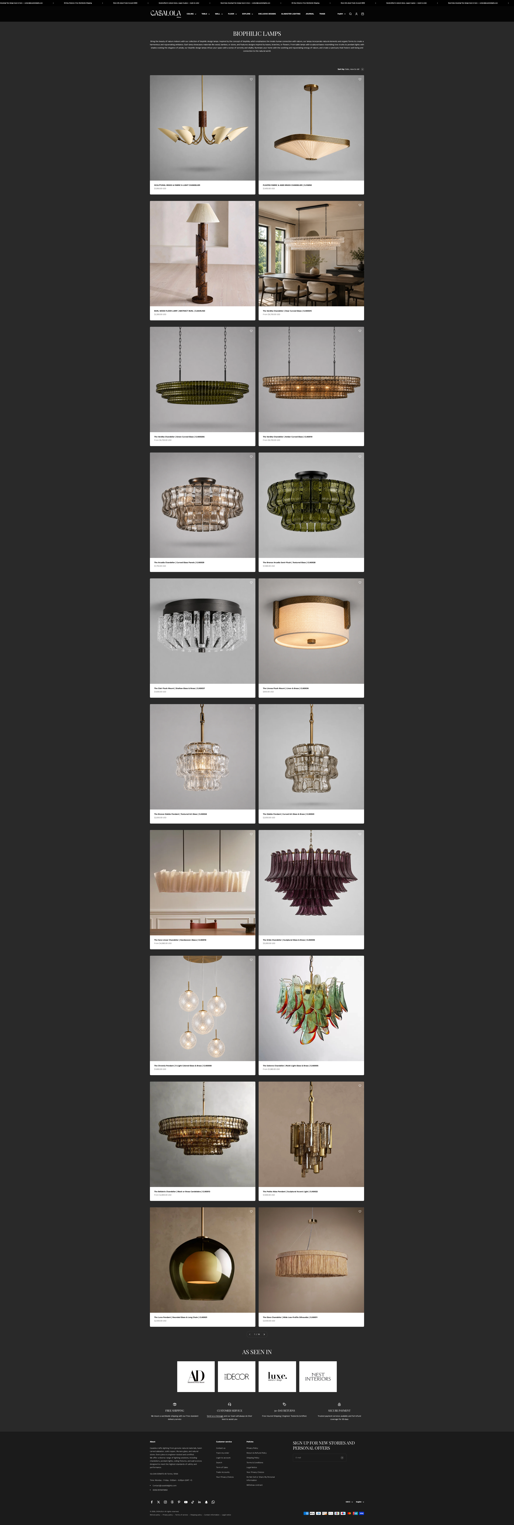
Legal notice (226, 1515)
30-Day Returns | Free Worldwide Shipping (241, 3)
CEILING (190, 13)
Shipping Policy (253, 1457)
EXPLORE (246, 13)
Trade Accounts (223, 1472)
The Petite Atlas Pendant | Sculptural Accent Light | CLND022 (290, 1191)
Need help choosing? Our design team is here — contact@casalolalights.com (181, 3)
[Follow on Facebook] (152, 1502)
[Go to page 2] (264, 1334)
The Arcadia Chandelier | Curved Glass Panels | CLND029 (179, 562)
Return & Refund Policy (257, 1453)
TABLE (204, 13)
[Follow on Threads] (172, 1502)
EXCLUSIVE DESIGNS (267, 13)
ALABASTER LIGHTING (290, 13)
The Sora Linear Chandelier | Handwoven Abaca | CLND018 (180, 940)
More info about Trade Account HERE (61, 3)
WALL (217, 13)
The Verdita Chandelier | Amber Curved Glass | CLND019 (287, 436)
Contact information (211, 1515)
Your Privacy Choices (225, 1477)
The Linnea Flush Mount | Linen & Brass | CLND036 (286, 688)
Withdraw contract (255, 1485)
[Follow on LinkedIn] (199, 1502)
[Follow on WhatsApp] (213, 1502)
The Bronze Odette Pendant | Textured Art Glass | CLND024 (180, 814)
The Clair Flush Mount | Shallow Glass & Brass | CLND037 (179, 688)
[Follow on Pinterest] (179, 1502)
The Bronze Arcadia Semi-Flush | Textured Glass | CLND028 (289, 562)
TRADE (322, 13)
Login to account (223, 1457)
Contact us (220, 1448)
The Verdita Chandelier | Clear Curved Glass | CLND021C (287, 311)
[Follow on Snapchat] (206, 1502)
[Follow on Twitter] (158, 1502)
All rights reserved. (172, 1511)
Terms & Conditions (255, 1462)
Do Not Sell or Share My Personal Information (261, 1479)
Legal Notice (252, 1467)
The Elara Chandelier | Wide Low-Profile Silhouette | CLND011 (290, 1317)
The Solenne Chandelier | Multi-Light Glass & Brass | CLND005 (290, 1065)
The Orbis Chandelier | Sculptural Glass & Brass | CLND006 (289, 940)
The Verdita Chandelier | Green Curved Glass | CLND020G (179, 436)
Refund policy (155, 1515)
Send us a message (215, 1416)
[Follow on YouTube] (186, 1502)
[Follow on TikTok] (192, 1502)
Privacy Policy (252, 1448)
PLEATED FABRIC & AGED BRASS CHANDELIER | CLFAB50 (287, 185)
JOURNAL (310, 13)
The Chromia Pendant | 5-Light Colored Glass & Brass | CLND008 (183, 1065)
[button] (251, 79)
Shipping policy (196, 1515)
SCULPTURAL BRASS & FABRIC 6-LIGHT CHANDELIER (177, 185)
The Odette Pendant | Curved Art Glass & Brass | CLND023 (288, 814)
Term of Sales (222, 1467)
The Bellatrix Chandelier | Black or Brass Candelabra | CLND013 (182, 1191)
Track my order (222, 1453)
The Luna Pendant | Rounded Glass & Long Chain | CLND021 (180, 1317)
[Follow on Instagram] (165, 1502)
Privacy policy (168, 1515)
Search (219, 1462)
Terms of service (181, 1515)
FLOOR (231, 13)
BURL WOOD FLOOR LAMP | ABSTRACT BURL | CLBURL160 (179, 311)
